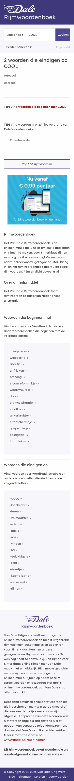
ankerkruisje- (19, 415)
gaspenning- (19, 428)
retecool (10, 75)
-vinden (15, 543)
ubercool (10, 83)
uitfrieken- (17, 370)
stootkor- (16, 409)
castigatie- (18, 435)
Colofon (39, 776)
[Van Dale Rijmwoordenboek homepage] (21, 10)
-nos (13, 537)
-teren (14, 511)
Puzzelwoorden (21, 140)
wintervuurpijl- (20, 390)
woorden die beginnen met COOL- (42, 107)
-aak (13, 531)
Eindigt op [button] (14, 35)
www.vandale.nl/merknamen (25, 740)
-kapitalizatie (19, 575)
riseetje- (16, 364)
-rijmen (15, 588)
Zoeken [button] (63, 34)
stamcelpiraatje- (22, 402)
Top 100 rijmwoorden (37, 164)
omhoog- (16, 377)
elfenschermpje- (21, 422)
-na (12, 550)
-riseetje (16, 569)
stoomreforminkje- (23, 383)
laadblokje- (18, 441)
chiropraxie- (18, 351)
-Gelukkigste (19, 556)
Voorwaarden (58, 776)
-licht (13, 563)
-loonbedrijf (18, 505)
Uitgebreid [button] (62, 47)
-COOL (15, 498)
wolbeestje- (18, 358)
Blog (12, 776)
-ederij (14, 524)
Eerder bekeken (17, 47)
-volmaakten (19, 518)
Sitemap (25, 776)
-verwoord (17, 582)
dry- (13, 396)
